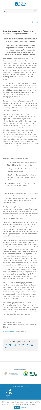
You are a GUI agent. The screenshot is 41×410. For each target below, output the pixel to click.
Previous (35, 22)
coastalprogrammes (9, 331)
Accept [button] (17, 407)
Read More (24, 407)
